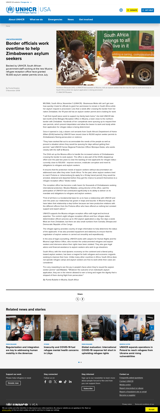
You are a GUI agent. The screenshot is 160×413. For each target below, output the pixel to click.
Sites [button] (121, 10)
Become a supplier (127, 395)
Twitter (55, 381)
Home (8, 26)
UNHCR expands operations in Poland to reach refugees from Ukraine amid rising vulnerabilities (136, 351)
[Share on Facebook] (82, 299)
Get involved (86, 19)
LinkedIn (70, 381)
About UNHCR (16, 19)
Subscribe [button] (88, 388)
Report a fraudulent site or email (133, 391)
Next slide (151, 327)
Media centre (125, 384)
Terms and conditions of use (144, 404)
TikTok (65, 381)
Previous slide (8, 327)
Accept (151, 409)
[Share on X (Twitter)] (77, 299)
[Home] (21, 10)
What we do (36, 19)
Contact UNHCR (126, 381)
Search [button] (114, 10)
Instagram (50, 381)
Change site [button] (25, 2)
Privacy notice (127, 404)
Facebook (45, 381)
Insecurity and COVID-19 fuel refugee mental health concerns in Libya (61, 350)
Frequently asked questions (131, 377)
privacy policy (6, 410)
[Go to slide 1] (79, 363)
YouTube (60, 381)
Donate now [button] (13, 383)
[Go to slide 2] (82, 363)
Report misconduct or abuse (131, 388)
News (71, 19)
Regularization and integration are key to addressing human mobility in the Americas (22, 350)
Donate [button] (133, 10)
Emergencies (55, 19)
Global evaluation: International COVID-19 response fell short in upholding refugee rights (99, 350)
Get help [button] (149, 10)
